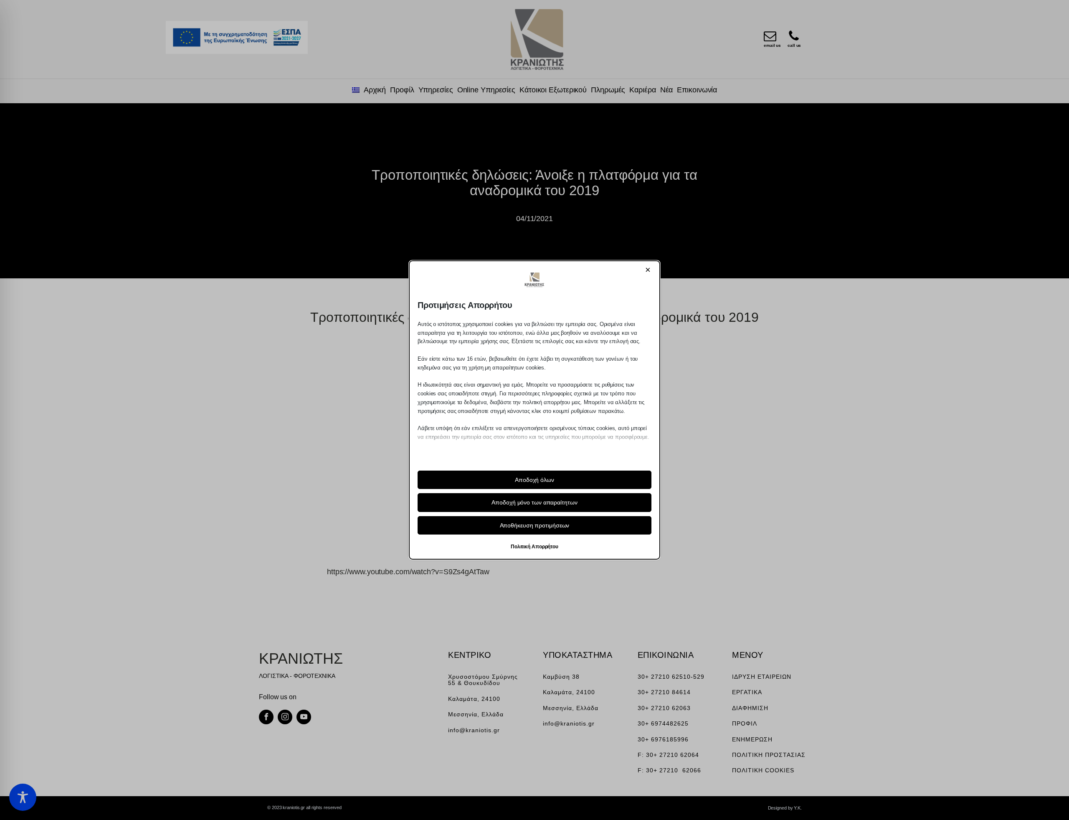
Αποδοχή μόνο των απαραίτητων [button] (534, 502)
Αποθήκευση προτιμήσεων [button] (535, 525)
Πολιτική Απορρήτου (534, 547)
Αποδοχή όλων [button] (534, 479)
